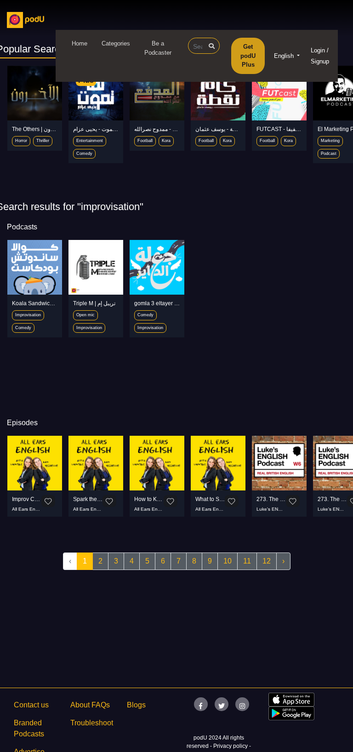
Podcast (328, 153)
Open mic (85, 315)
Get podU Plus (248, 55)
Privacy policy (231, 746)
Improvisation (28, 315)
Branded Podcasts (29, 728)
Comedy (84, 153)
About (80, 705)
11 (247, 561)
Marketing (330, 140)
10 (227, 561)
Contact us (31, 705)
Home (79, 43)
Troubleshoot (91, 723)
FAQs (100, 705)
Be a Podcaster (157, 48)
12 (266, 561)
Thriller (42, 140)
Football (145, 140)
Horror (21, 140)
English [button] (285, 55)
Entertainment (89, 140)
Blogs (136, 705)
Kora (166, 140)
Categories (116, 43)
